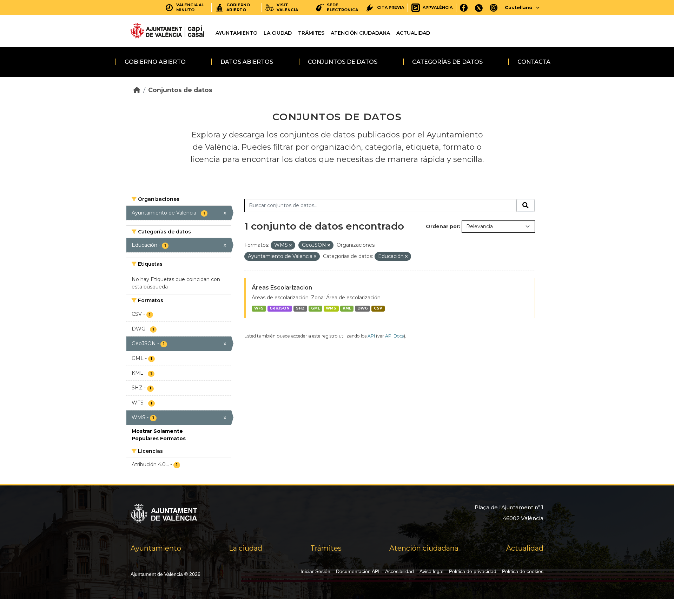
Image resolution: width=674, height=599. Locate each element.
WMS (331, 308)
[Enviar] (525, 205)
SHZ (300, 308)
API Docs (394, 336)
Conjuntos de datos (342, 62)
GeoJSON (280, 308)
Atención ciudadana (360, 33)
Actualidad (413, 33)
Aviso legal (431, 571)
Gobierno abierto (155, 62)
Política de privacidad (472, 571)
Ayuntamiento (236, 33)
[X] (478, 7)
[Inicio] (136, 90)
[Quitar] (290, 245)
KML (347, 308)
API (371, 336)
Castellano (519, 7)
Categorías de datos (447, 62)
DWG (362, 308)
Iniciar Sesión (315, 571)
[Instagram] (493, 7)
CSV (378, 308)
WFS (259, 308)
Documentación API (357, 571)
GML (315, 308)
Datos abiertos (246, 62)
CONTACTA (533, 62)
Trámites (311, 33)
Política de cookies (522, 571)
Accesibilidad (399, 571)
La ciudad (278, 33)
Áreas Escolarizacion (282, 287)
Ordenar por (442, 226)
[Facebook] (463, 7)
